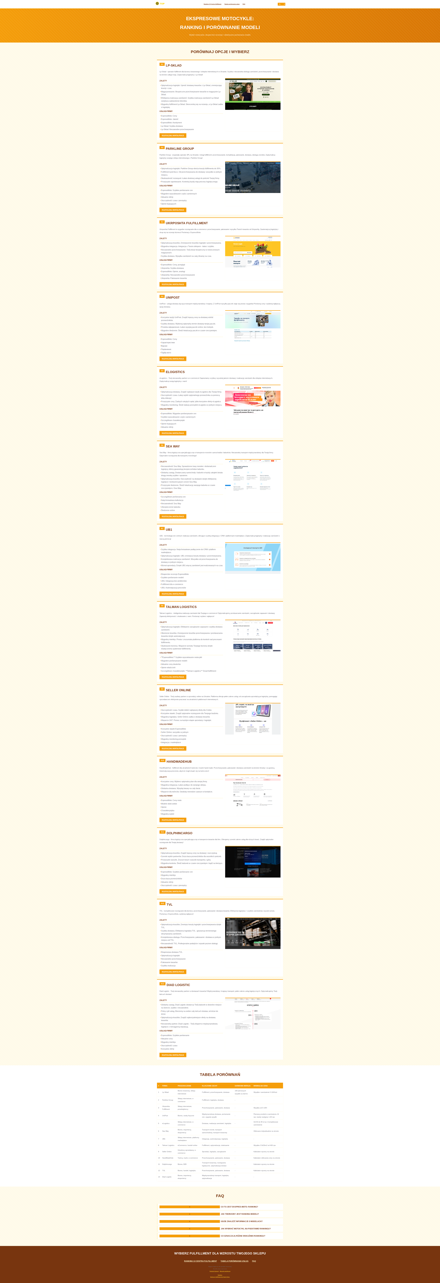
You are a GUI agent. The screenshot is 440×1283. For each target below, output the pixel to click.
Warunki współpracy (225, 1271)
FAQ (244, 4)
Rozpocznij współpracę (173, 135)
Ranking (220, 1275)
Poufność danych (214, 1271)
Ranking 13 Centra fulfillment (212, 4)
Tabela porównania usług (232, 4)
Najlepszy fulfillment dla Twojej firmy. (220, 1277)
